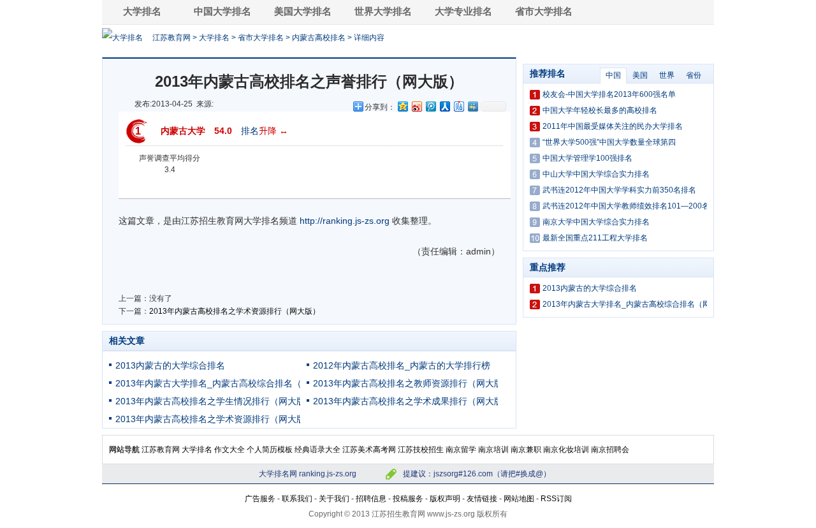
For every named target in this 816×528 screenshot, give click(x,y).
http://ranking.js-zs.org (345, 221)
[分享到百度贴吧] (458, 106)
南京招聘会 (610, 449)
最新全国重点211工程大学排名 (595, 237)
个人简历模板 (270, 449)
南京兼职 (526, 449)
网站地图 (519, 498)
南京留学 (461, 449)
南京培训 (493, 449)
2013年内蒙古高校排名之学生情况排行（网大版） (214, 401)
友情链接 (482, 498)
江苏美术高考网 (369, 449)
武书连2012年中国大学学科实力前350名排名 (619, 190)
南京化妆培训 (566, 449)
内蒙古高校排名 (319, 37)
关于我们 (334, 498)
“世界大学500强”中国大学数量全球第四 (609, 142)
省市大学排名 (543, 11)
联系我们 (297, 498)
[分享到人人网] (444, 106)
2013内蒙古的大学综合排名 (170, 365)
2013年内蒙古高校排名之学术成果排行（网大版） (412, 401)
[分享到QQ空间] (402, 106)
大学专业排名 (463, 11)
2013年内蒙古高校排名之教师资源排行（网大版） (412, 383)
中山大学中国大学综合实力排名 (596, 174)
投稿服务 (408, 498)
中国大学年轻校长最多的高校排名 (600, 110)
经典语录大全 (317, 449)
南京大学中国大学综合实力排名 (596, 221)
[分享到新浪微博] (416, 106)
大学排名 (142, 11)
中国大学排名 (222, 11)
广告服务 (260, 498)
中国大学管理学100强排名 (587, 158)
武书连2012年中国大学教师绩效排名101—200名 (626, 206)
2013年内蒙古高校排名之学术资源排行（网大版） (234, 311)
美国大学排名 (303, 11)
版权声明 (445, 498)
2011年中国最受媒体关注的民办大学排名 (613, 126)
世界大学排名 (383, 11)
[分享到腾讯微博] (430, 106)
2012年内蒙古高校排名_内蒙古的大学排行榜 (401, 365)
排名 (250, 131)
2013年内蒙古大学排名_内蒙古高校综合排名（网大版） (226, 383)
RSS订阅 (556, 498)
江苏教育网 (171, 37)
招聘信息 (371, 498)
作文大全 (229, 449)
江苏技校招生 (421, 449)
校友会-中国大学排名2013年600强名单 (609, 94)
